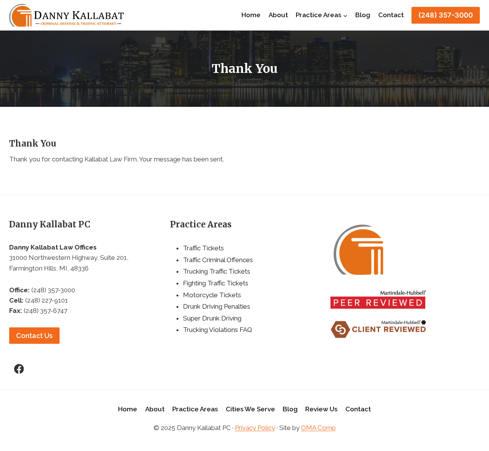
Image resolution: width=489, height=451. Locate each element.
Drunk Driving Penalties (216, 306)
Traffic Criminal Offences (218, 260)
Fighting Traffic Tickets (215, 283)
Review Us (321, 409)
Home (251, 15)
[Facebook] (19, 369)
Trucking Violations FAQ (217, 329)
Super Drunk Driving (212, 318)
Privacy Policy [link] (255, 428)
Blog (362, 15)
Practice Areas (195, 409)
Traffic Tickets (203, 248)
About (278, 15)
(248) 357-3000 (445, 15)
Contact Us (34, 336)
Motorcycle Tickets (212, 295)
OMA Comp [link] (318, 428)
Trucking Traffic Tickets (216, 271)
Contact (391, 15)
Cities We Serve (250, 409)
